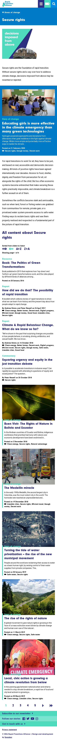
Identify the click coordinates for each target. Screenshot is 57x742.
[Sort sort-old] (4, 249)
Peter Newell (26, 308)
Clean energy (10, 310)
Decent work (34, 151)
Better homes (22, 310)
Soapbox (8, 737)
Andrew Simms (11, 308)
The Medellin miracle (19, 487)
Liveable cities (44, 313)
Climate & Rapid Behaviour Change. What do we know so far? (28, 327)
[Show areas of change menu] (47, 4)
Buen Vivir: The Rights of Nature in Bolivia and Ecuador (28, 425)
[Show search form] (54, 4)
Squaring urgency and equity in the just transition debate (27, 361)
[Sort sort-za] (27, 249)
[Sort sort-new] (11, 249)
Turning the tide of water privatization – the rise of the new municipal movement (28, 554)
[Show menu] (41, 4)
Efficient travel (8, 313)
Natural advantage (39, 444)
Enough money (22, 151)
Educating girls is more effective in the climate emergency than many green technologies (28, 127)
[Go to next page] (43, 705)
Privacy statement (9, 730)
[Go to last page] (51, 705)
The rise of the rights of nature (25, 618)
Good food (32, 313)
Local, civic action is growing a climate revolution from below (26, 680)
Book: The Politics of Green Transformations (21, 264)
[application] (28, 44)
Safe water (43, 348)
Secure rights (10, 151)
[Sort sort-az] (19, 249)
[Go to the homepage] (16, 4)
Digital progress (47, 310)
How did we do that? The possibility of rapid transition (27, 292)
